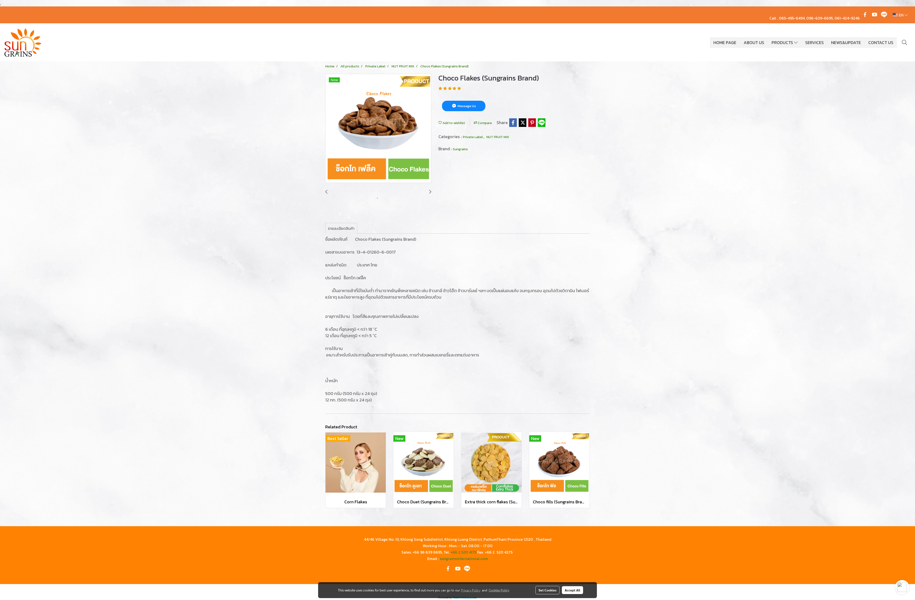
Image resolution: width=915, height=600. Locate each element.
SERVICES (814, 42)
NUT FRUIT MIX (497, 137)
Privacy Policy (470, 590)
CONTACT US (880, 42)
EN (901, 15)
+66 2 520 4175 (463, 552)
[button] (904, 42)
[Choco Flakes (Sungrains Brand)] (378, 128)
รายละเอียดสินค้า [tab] (341, 228)
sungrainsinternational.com (464, 558)
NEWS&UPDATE (846, 42)
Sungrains (460, 149)
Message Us (466, 106)
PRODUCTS (783, 42)
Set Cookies (547, 590)
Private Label (473, 137)
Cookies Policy (499, 590)
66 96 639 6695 (428, 552)
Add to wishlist (453, 122)
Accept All (572, 590)
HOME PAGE (724, 42)
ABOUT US (754, 42)
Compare (484, 122)
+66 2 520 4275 (499, 552)
